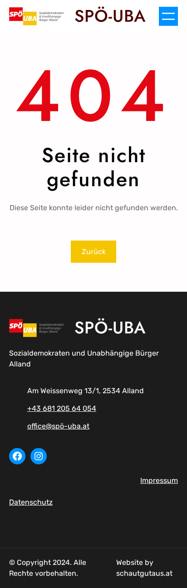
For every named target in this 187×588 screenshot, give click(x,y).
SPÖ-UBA (110, 16)
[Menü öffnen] (168, 16)
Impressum (159, 480)
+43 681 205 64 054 (61, 408)
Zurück (94, 251)
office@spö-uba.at (58, 426)
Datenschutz (31, 502)
